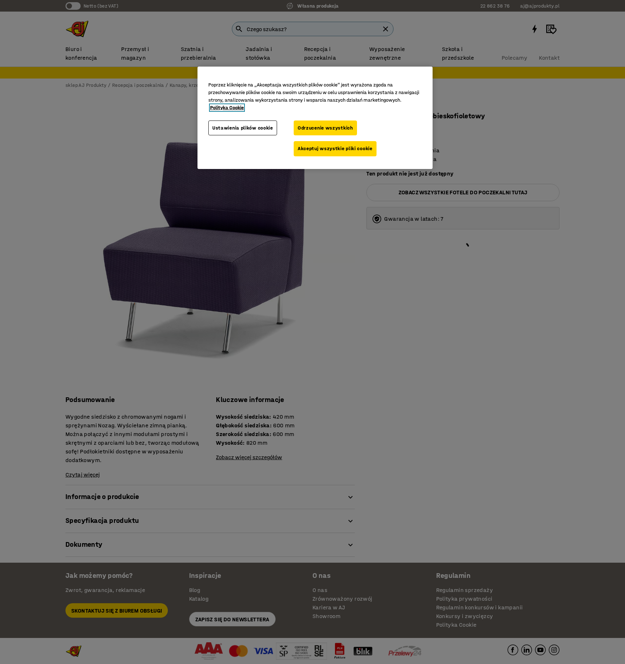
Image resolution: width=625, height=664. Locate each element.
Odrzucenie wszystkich (325, 128)
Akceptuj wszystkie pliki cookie (335, 148)
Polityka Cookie (227, 108)
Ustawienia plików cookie (242, 128)
